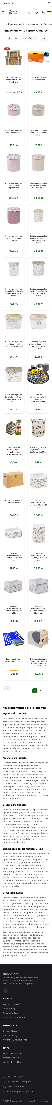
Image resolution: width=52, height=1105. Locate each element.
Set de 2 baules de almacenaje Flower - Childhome (14, 79)
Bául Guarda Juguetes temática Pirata (13, 501)
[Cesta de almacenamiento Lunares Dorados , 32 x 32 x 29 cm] (38, 586)
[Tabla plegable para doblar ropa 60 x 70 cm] (14, 639)
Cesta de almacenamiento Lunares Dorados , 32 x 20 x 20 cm (13, 609)
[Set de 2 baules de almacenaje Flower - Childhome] (14, 57)
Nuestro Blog (9, 1008)
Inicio (4, 24)
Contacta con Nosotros (14, 1017)
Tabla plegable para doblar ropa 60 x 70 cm (14, 660)
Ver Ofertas (7, 3)
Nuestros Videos (10, 1013)
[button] (21, 49)
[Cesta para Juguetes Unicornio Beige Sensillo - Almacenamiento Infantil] (14, 269)
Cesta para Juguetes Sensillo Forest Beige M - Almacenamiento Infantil (38, 292)
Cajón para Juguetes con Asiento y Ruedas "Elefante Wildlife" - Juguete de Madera (38, 662)
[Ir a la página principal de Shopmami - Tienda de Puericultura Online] (13, 12)
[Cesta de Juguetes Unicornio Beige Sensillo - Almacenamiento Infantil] (38, 321)
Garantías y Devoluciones (15, 1039)
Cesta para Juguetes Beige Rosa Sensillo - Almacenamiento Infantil (38, 239)
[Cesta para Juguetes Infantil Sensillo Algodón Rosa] (14, 163)
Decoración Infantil (16, 24)
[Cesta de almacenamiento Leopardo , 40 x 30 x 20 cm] (14, 533)
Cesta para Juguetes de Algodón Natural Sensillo (13, 238)
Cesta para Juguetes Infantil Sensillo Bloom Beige (38, 132)
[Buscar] (28, 12)
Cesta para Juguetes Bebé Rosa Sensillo (13, 131)
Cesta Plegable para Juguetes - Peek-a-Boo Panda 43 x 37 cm (38, 449)
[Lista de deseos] (36, 12)
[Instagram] (49, 3)
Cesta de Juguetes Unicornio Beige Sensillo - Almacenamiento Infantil (38, 345)
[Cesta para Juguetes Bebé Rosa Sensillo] (14, 110)
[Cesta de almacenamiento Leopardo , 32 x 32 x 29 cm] (38, 480)
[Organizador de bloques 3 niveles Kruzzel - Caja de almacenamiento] (14, 427)
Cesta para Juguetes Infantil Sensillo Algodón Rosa (13, 185)
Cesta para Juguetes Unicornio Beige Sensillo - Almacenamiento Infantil (14, 292)
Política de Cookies (12, 1062)
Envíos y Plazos (10, 1031)
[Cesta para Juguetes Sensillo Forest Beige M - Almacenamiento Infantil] (38, 269)
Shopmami (14, 1101)
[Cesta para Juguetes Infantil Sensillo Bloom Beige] (38, 110)
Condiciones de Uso (12, 1057)
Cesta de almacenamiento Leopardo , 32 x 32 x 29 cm (38, 503)
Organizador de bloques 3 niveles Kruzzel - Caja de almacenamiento (14, 450)
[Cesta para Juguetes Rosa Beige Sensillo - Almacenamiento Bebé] (14, 321)
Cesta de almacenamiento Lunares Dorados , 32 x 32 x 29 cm (38, 609)
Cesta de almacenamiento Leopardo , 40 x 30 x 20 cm (13, 556)
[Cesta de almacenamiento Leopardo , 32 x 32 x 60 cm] (38, 533)
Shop (11, 974)
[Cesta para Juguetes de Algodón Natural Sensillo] (14, 216)
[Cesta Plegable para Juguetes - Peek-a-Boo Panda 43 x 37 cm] (38, 427)
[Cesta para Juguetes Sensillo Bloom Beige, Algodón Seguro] (38, 163)
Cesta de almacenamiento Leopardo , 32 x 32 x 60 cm (38, 556)
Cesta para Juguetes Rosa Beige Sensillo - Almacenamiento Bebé (13, 344)
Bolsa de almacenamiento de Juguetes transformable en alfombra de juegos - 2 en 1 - (38, 398)
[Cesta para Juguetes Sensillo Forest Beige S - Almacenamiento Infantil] (14, 374)
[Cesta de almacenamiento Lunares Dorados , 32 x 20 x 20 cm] (14, 586)
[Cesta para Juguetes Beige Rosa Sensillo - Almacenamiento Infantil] (38, 216)
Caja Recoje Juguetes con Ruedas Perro (38, 78)
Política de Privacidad (13, 1053)
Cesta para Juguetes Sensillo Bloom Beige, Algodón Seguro (38, 185)
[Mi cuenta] (43, 12)
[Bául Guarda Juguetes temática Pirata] (14, 480)
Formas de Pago (10, 1035)
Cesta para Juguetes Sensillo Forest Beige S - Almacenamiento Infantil (13, 398)
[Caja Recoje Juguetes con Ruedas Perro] (38, 57)
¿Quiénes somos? (11, 1004)
